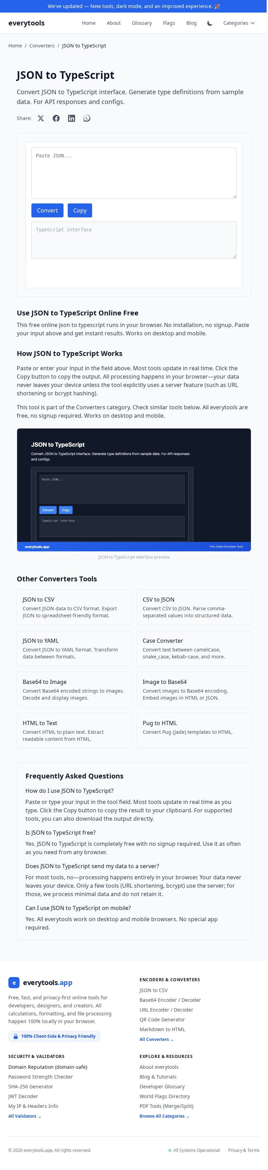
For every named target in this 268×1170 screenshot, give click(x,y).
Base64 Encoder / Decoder (168, 1000)
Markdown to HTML (160, 1029)
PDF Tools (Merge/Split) (164, 1106)
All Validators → (25, 1116)
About (114, 23)
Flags (169, 23)
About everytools (156, 1067)
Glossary (142, 23)
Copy (80, 210)
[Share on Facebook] (56, 118)
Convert (47, 210)
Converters (42, 45)
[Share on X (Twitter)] (41, 118)
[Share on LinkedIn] (71, 118)
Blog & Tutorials (155, 1076)
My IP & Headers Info (33, 1106)
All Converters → (154, 1039)
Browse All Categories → (162, 1116)
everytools (26, 23)
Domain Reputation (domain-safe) (47, 1067)
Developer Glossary (159, 1086)
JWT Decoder (23, 1096)
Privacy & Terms (238, 1150)
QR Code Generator (160, 1019)
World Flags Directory (162, 1096)
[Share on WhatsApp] (87, 118)
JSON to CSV (151, 990)
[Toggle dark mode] (210, 23)
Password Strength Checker (40, 1076)
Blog (191, 23)
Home (89, 23)
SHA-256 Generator (30, 1086)
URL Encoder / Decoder (164, 1009)
